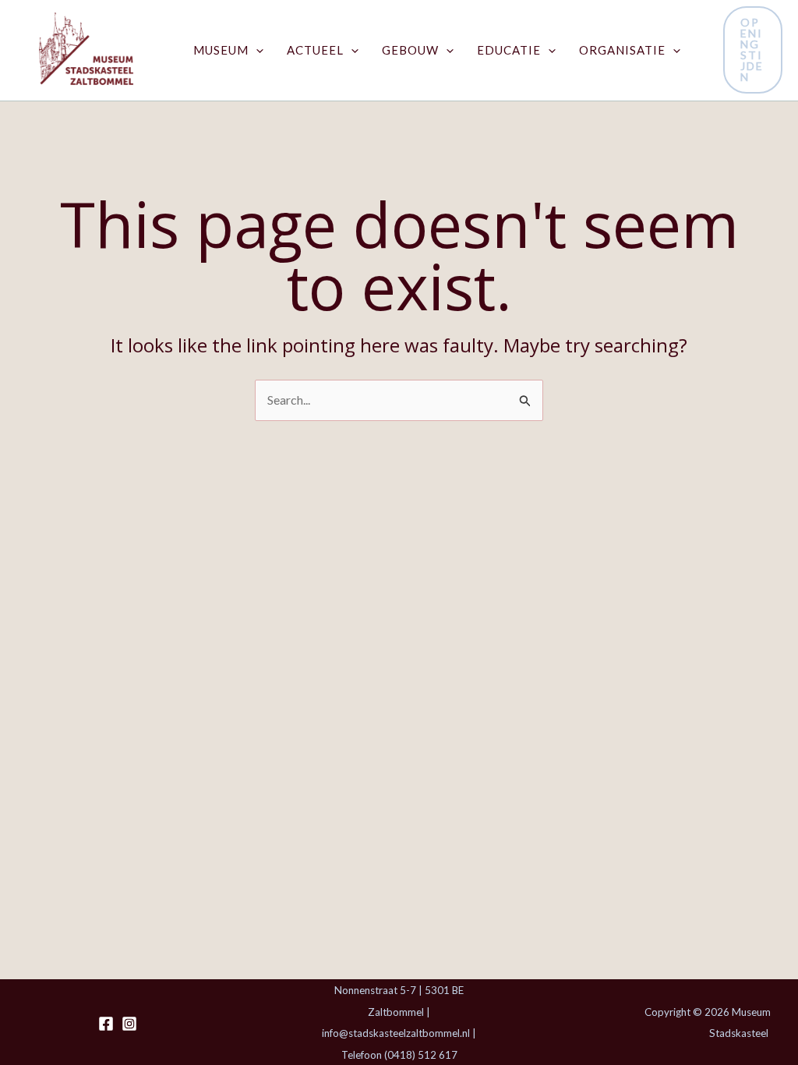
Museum (221, 50)
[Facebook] (106, 1023)
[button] (256, 50)
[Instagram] (129, 1023)
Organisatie (622, 50)
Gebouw (410, 50)
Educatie (509, 50)
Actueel (315, 50)
